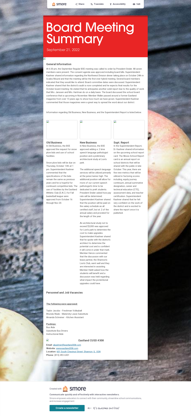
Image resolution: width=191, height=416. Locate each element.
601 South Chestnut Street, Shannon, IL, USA (79, 351)
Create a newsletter (67, 408)
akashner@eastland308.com (67, 345)
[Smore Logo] (59, 4)
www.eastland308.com (67, 348)
